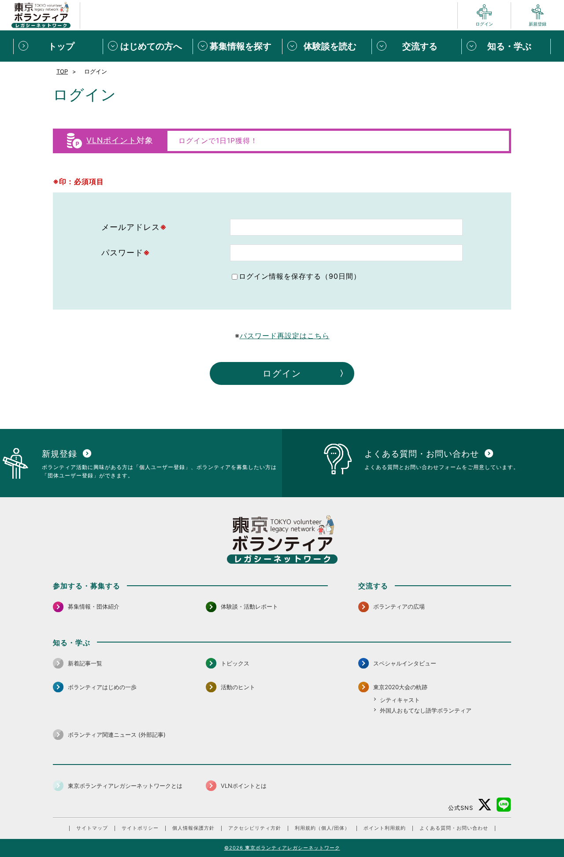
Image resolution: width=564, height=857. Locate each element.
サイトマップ (92, 828)
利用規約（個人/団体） (322, 828)
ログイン (282, 373)
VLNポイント (111, 140)
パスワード (125, 252)
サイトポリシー (140, 828)
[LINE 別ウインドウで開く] (504, 804)
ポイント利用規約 (385, 828)
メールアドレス (134, 227)
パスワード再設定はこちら (285, 335)
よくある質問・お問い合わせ (453, 828)
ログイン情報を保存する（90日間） (300, 276)
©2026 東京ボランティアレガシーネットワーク (282, 848)
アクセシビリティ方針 (254, 828)
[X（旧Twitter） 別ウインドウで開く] (485, 804)
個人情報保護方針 (193, 828)
